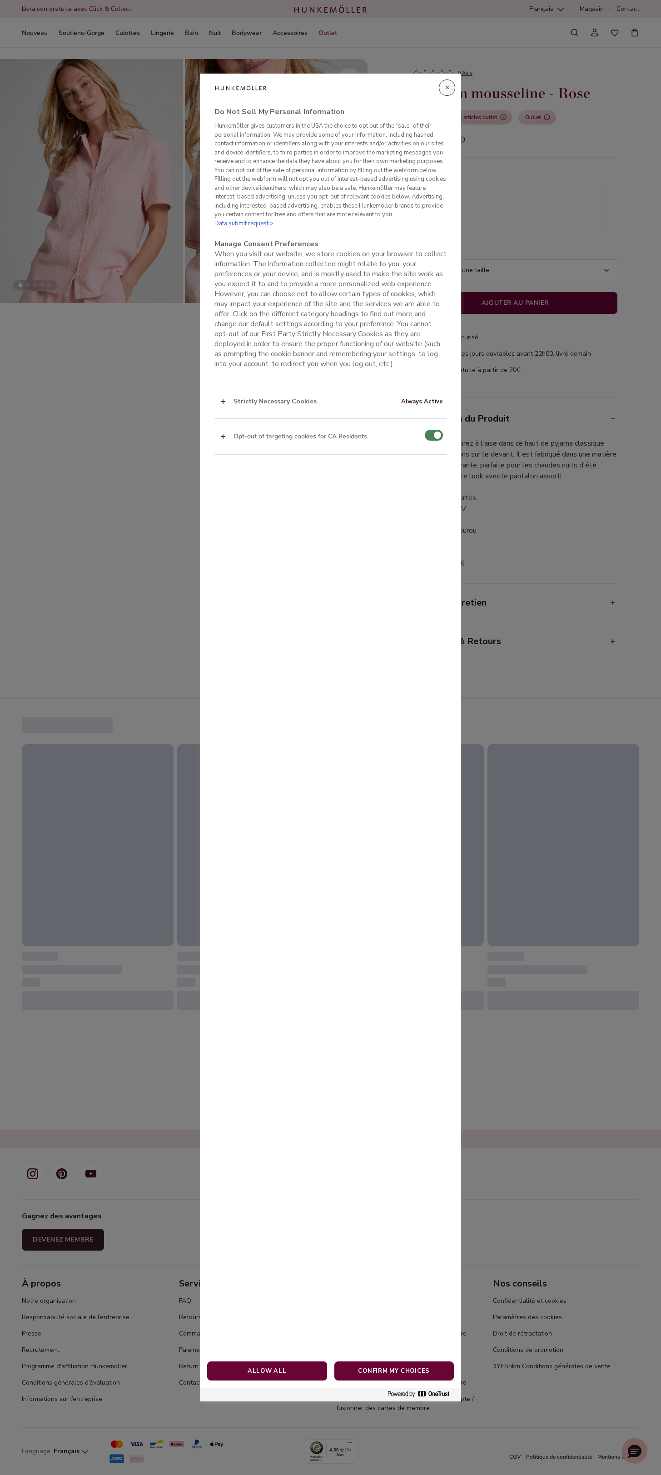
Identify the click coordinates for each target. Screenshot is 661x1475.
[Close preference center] (447, 87)
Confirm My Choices (394, 1371)
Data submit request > (243, 223)
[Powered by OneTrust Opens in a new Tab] (422, 1394)
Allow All (267, 1371)
